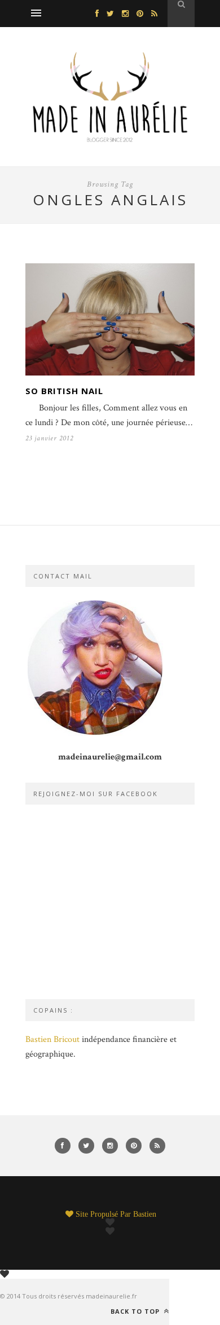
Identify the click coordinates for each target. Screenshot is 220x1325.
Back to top (136, 1311)
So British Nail (64, 390)
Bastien (144, 1214)
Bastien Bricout (52, 1039)
